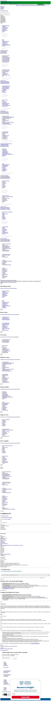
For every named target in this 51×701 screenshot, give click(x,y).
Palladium (4, 45)
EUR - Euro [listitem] (28, 5)
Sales (3, 275)
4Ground (3, 134)
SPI (3, 100)
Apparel (3, 490)
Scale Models (4, 155)
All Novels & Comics (5, 477)
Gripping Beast (4, 407)
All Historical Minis (3, 389)
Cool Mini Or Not (5, 73)
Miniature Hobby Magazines (6, 370)
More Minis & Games (5, 382)
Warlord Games (4, 166)
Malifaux (3, 121)
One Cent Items (4, 503)
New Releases (4, 271)
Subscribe (25, 697)
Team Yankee (4, 150)
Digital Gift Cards (5, 484)
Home (3, 507)
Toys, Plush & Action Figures (7, 261)
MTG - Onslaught (12, 509)
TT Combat (4, 380)
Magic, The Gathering (5, 180)
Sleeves (3, 185)
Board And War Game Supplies (7, 211)
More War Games (5, 352)
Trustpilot (5, 688)
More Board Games (5, 330)
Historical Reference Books (6, 248)
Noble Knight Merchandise (6, 264)
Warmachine (4, 118)
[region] (25, 573)
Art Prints (3, 260)
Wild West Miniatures (5, 123)
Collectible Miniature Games (6, 117)
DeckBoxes (4, 186)
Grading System (6, 675)
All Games (15, 280)
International (6, 665)
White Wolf (4, 43)
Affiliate (5, 680)
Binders (3, 184)
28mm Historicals (5, 152)
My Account (25, 4)
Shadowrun (4, 29)
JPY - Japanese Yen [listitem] (42, 5)
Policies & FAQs (6, 671)
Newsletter (5, 682)
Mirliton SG (4, 170)
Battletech (4, 119)
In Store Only (4, 276)
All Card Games (5, 56)
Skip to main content (3, 0)
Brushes (3, 214)
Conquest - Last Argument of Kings (8, 122)
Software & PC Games (6, 255)
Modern (3, 91)
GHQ (3, 163)
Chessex (3, 231)
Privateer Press (4, 136)
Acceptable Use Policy (42, 577)
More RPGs (4, 307)
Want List (28, 4)
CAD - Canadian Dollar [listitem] (22, 5)
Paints (3, 215)
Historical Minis (3, 19)
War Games (2, 17)
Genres (3, 277)
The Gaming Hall (6, 280)
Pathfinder (4, 26)
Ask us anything (5, 599)
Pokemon (3, 181)
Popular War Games (5, 86)
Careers (5, 679)
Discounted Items (5, 274)
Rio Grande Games (5, 71)
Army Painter (4, 229)
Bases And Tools (5, 213)
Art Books (4, 249)
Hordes (8, 118)
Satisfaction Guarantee (7, 674)
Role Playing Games (4, 281)
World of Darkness (5, 27)
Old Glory (4, 167)
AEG (3, 75)
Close (1, 645)
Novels (3, 244)
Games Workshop (5, 131)
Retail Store (18, 4)
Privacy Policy (6, 667)
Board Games (3, 16)
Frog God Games (5, 304)
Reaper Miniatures (5, 132)
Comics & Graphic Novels (6, 243)
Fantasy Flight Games (5, 69)
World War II (4, 90)
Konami (3, 197)
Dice (3, 31)
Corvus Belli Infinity (5, 120)
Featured (3, 272)
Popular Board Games (5, 55)
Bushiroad (4, 434)
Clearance (4, 273)
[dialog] (25, 623)
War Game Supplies (5, 88)
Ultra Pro (3, 228)
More (39, 281)
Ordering (5, 663)
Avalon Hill (4, 102)
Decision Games (5, 99)
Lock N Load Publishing (6, 105)
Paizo (3, 40)
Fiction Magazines (5, 245)
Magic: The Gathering (3, 543)
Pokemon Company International (7, 196)
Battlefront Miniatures (5, 164)
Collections (2, 8)
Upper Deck (4, 199)
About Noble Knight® (7, 670)
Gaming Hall (2, 7)
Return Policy (6, 672)
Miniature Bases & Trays (6, 153)
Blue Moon (4, 408)
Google (5, 687)
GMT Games (4, 101)
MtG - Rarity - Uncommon (12, 545)
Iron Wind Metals (5, 137)
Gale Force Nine (5, 138)
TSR (3, 39)
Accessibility (6, 676)
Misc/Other (4, 263)
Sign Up (13, 655)
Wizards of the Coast (5, 41)
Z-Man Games (4, 74)
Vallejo (3, 227)
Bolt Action (4, 148)
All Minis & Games (3, 359)
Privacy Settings (6, 666)
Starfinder (3, 30)
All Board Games (3, 314)
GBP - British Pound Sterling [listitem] (34, 5)
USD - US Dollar (40, 4)
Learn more (8, 588)
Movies (3, 483)
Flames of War (4, 149)
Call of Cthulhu (4, 28)
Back (1, 283)
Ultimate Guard (4, 461)
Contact (21, 4)
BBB (5, 689)
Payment (5, 664)
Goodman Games (5, 42)
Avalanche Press (5, 351)
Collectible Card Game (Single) (7, 517)
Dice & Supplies (35, 281)
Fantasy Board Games (5, 60)
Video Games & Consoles (6, 254)
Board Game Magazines (6, 57)
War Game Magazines (5, 87)
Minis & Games (3, 18)
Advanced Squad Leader (6, 85)
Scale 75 (3, 233)
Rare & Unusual (5, 496)
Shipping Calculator (6, 673)
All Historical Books (5, 250)
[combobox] (5, 12)
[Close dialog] (39, 680)
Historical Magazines (5, 247)
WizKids (3, 133)
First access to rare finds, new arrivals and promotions (10, 654)
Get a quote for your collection (40, 597)
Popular (3, 495)
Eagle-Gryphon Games (6, 328)
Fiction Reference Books (6, 246)
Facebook (5, 690)
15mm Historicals (5, 151)
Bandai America (4, 200)
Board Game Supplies (5, 58)
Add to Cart (2, 527)
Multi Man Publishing (5, 103)
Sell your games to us (5, 587)
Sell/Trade (2, 6)
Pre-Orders (4, 269)
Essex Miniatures (5, 165)
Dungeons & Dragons (5, 25)
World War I (4, 89)
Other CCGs (4, 183)
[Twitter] (7, 691)
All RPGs (1, 288)
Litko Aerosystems (5, 462)
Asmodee (3, 72)
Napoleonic (4, 92)
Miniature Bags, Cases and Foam (7, 154)
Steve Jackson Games (5, 70)
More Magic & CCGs (5, 436)
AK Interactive (4, 230)
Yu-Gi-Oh (4, 182)
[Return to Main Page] (0, 284)
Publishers (15, 288)
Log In (31, 4)
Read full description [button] (3, 566)
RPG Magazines (5, 295)
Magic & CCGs (30, 281)
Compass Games (5, 104)
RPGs (2, 15)
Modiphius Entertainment (6, 44)
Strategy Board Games (6, 59)
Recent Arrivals (4, 270)
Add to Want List (3, 529)
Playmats (3, 425)
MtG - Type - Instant (19, 545)
